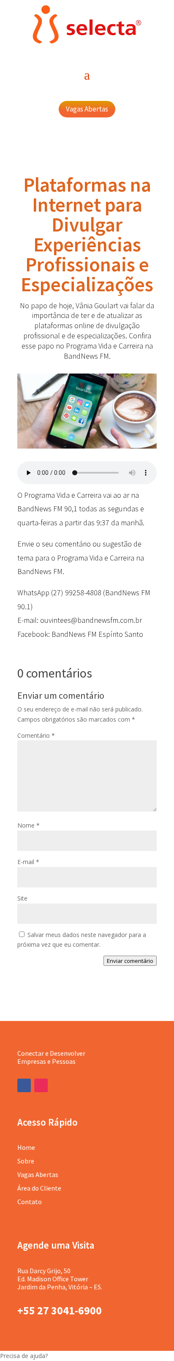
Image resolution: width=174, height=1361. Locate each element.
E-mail (28, 862)
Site (22, 898)
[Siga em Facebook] (24, 1085)
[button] (87, 1356)
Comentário (36, 735)
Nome (28, 825)
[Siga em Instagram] (41, 1085)
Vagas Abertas (87, 109)
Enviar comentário (130, 961)
